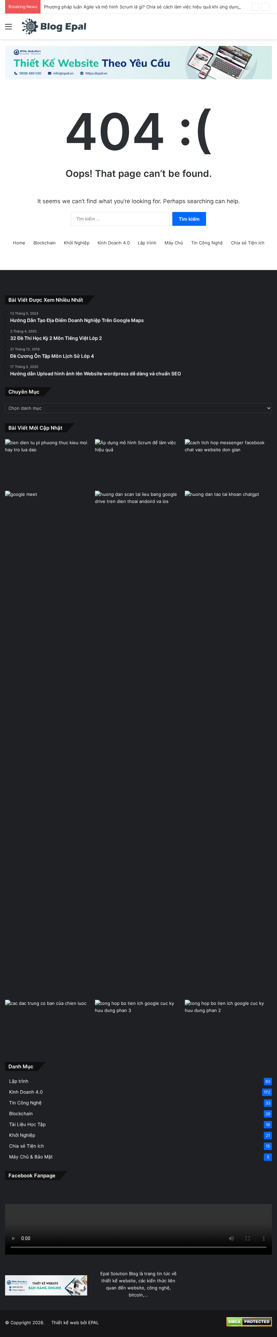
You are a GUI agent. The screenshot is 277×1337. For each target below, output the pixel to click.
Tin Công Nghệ (207, 242)
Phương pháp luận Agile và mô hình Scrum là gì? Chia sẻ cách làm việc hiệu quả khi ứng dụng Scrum (149, 6)
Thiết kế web (65, 1322)
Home (19, 242)
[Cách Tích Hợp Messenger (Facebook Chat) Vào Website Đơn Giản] (228, 463)
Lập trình (147, 242)
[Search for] (268, 28)
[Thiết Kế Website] (138, 62)
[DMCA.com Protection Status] (249, 1325)
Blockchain (44, 242)
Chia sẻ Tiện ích (248, 242)
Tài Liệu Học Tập (27, 1124)
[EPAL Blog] (54, 26)
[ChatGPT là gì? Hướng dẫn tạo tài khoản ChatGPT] (228, 515)
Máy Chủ (174, 242)
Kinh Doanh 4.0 (114, 242)
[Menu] (8, 28)
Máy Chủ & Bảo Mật (31, 1156)
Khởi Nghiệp (77, 242)
